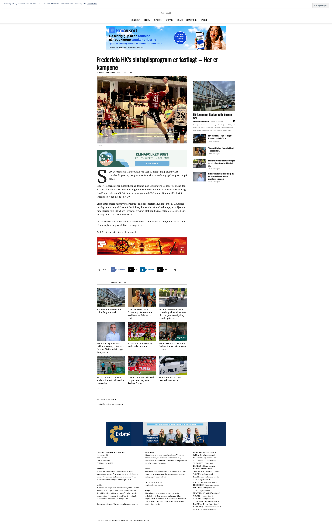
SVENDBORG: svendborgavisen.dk (206, 501)
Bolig (180, 20)
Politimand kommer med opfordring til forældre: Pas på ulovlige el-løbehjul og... (221, 163)
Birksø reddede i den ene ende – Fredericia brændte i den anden (111, 380)
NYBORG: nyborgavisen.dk (203, 498)
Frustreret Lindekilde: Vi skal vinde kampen (140, 345)
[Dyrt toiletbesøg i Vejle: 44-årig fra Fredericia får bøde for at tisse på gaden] (199, 138)
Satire (204, 20)
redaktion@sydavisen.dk (154, 485)
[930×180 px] (142, 158)
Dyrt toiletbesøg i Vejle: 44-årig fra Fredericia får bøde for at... (220, 137)
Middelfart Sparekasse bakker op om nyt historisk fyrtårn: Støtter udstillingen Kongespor (110, 347)
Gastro (169, 20)
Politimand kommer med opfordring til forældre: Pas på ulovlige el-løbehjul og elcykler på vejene (172, 313)
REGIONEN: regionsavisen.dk (204, 457)
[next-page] (102, 388)
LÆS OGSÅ (103, 282)
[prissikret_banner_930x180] (166, 38)
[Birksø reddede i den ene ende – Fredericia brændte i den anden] (111, 365)
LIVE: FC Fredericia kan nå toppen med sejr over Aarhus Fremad (141, 380)
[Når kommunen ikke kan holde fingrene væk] (111, 297)
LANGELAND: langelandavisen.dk (206, 504)
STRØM (147, 20)
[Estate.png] (166, 434)
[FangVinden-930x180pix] (142, 246)
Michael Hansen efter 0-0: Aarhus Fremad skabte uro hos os (172, 346)
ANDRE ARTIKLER (118, 282)
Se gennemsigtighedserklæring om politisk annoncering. (117, 504)
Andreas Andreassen (107, 72)
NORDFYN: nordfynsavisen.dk (204, 509)
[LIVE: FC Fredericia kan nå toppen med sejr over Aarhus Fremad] (142, 365)
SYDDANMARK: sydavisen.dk (204, 460)
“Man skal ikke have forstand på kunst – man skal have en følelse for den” (140, 313)
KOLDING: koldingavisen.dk (204, 487)
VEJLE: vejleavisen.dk (201, 490)
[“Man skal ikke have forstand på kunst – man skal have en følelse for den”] (142, 297)
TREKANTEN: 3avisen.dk (203, 463)
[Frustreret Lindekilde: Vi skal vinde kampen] (142, 331)
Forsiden (135, 20)
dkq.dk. (129, 479)
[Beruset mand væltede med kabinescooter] (173, 365)
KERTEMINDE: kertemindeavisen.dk (207, 506)
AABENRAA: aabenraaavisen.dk (205, 482)
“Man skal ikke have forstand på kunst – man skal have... (221, 149)
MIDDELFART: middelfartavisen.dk (206, 493)
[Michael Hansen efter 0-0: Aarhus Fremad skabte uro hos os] (173, 331)
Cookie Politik (92, 4)
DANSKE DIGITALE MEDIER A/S (111, 452)
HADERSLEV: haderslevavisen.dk (206, 477)
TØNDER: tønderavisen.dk (203, 474)
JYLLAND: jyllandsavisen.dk (204, 455)
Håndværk (191, 20)
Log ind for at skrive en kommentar (110, 404)
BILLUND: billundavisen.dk (203, 468)
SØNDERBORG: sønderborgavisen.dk (207, 471)
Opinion (158, 20)
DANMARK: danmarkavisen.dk (205, 452)
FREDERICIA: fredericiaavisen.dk (206, 485)
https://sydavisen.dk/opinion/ (155, 463)
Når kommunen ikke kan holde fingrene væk (109, 311)
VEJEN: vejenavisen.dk (202, 479)
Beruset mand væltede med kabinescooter (170, 379)
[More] (175, 269)
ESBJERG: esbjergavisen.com (204, 466)
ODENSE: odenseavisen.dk (203, 496)
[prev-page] (98, 388)
